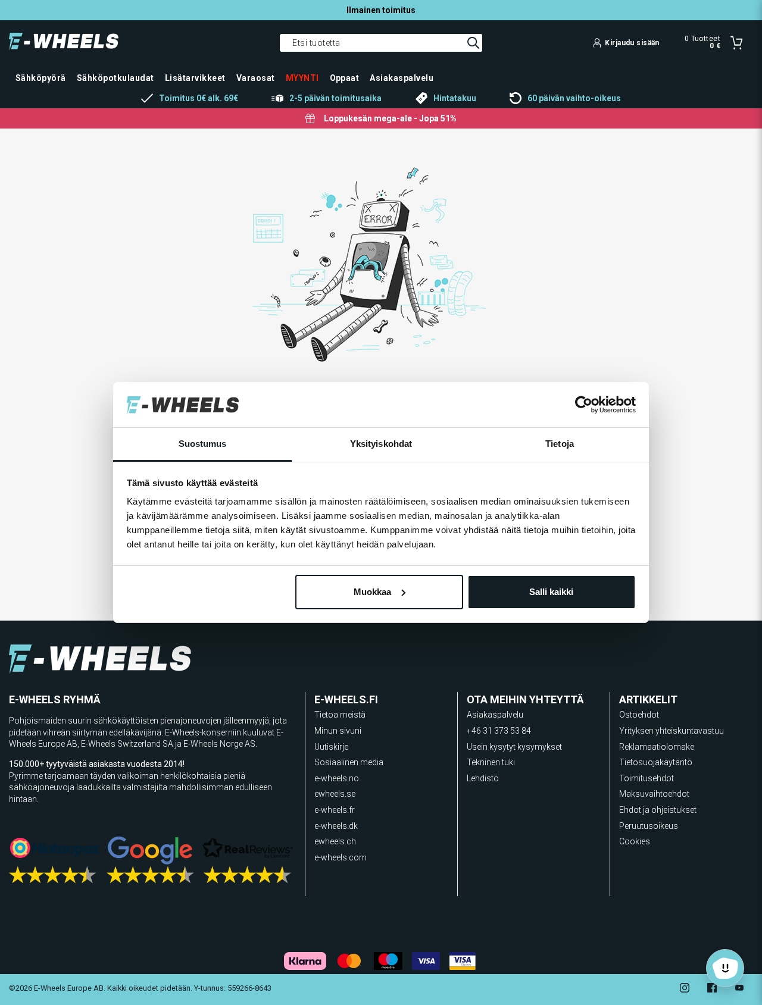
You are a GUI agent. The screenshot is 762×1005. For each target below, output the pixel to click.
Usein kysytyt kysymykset (514, 747)
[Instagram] (684, 989)
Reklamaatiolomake (656, 747)
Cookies (634, 841)
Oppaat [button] (345, 78)
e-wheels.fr (334, 810)
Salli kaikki (551, 592)
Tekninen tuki (491, 762)
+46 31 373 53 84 (499, 730)
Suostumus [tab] (203, 444)
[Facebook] (712, 989)
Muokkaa (372, 592)
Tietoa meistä (340, 714)
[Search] (473, 43)
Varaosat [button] (255, 78)
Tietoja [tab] (559, 444)
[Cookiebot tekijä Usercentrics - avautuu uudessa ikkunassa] (584, 405)
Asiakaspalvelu (495, 714)
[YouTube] (739, 989)
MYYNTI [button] (302, 78)
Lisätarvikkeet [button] (195, 78)
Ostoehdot (639, 714)
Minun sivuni (337, 730)
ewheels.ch (335, 841)
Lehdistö (483, 778)
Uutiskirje (331, 747)
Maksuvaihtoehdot (654, 794)
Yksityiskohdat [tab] (381, 444)
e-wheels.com (340, 857)
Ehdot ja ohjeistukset (658, 810)
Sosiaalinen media (348, 762)
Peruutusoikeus (648, 826)
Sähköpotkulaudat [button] (115, 78)
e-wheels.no (336, 778)
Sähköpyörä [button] (40, 78)
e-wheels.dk (336, 826)
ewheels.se (334, 794)
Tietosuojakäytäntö (655, 762)
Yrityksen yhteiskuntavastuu (671, 730)
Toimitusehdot (646, 778)
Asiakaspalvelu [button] (401, 78)
